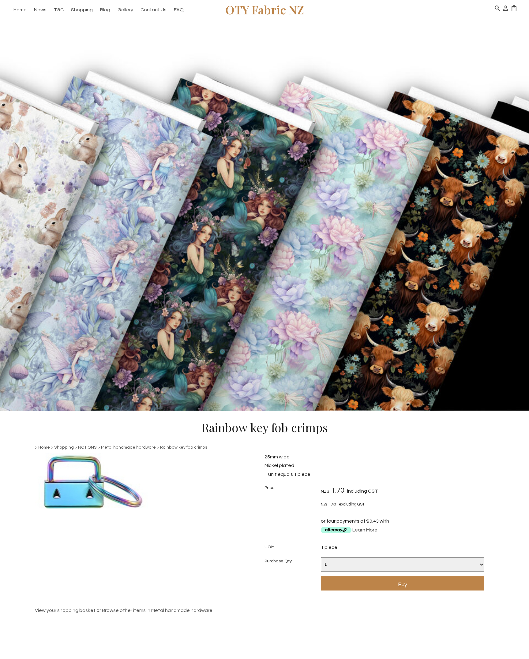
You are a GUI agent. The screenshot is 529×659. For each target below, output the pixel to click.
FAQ (179, 9)
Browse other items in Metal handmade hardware (157, 610)
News (40, 9)
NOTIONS (87, 447)
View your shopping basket (65, 610)
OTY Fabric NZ (264, 9)
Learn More (364, 530)
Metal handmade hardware (128, 447)
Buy (402, 584)
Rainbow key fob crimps (183, 447)
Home (20, 9)
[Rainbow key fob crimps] (91, 507)
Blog (105, 9)
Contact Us (154, 9)
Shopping (82, 9)
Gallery (125, 9)
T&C (59, 9)
